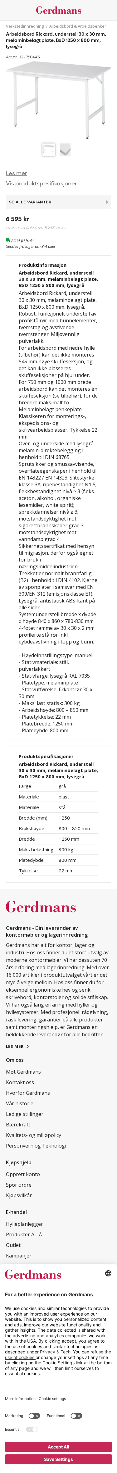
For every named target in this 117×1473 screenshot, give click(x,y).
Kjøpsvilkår (19, 1195)
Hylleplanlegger (24, 1224)
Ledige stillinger (24, 1114)
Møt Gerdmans (23, 1071)
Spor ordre (19, 1184)
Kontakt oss (20, 1082)
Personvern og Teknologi (36, 1145)
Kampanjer (19, 1255)
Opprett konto (23, 1174)
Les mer (16, 173)
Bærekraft (18, 1124)
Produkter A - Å (24, 1234)
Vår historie (19, 1103)
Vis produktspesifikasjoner (41, 183)
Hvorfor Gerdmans (28, 1092)
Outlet (13, 1245)
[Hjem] (58, 10)
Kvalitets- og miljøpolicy (33, 1135)
